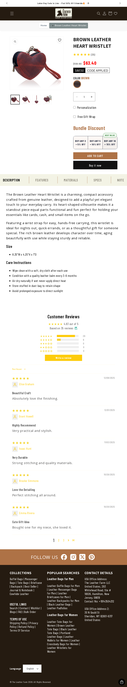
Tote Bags (23, 582)
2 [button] (58, 540)
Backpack (16, 586)
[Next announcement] (120, 3)
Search (14, 608)
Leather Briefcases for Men (58, 595)
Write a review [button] (64, 357)
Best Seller (30, 586)
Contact (24, 608)
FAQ (20, 612)
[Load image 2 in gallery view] (25, 99)
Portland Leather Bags (58, 634)
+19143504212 (106, 601)
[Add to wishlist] (59, 40)
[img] (20, 378)
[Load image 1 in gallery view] (15, 99)
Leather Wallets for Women (60, 638)
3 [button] (63, 540)
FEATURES (41, 180)
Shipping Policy (18, 623)
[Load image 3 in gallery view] (36, 99)
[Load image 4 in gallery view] (47, 99)
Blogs (13, 612)
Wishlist (35, 608)
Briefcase (36, 582)
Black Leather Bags (59, 604)
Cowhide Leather (19, 594)
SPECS (98, 180)
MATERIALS (71, 180)
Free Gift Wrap (86, 116)
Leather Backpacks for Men (63, 600)
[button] (99, 13)
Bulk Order (30, 612)
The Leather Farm (20, 682)
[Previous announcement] (7, 3)
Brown (77, 84)
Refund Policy (26, 626)
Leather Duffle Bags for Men (63, 586)
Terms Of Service (20, 630)
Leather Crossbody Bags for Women (63, 642)
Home (44, 25)
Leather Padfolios (57, 608)
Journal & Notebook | (22, 590)
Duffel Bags (16, 579)
